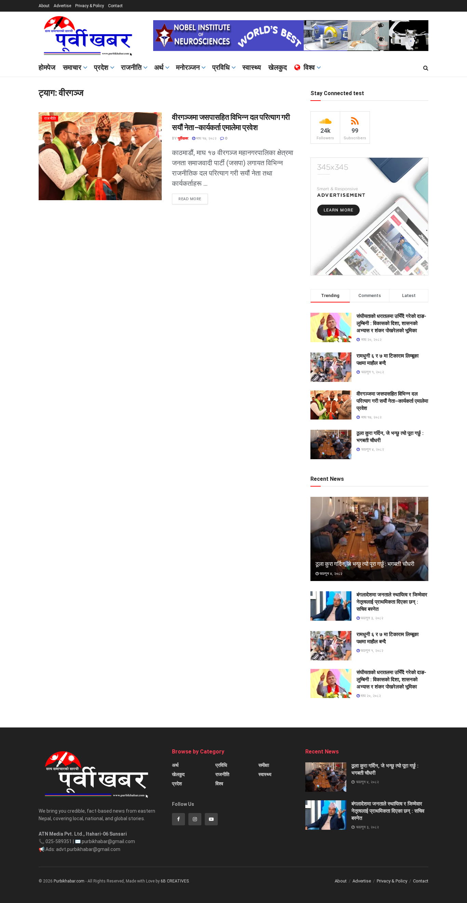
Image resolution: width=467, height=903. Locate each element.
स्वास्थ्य (251, 67)
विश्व (309, 67)
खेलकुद (277, 67)
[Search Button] (425, 68)
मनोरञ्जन (188, 67)
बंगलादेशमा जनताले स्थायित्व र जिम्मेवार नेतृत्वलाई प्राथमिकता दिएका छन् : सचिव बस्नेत (392, 602)
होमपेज (47, 67)
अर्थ (158, 67)
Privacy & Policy (89, 5)
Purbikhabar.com (69, 881)
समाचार (72, 67)
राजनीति (131, 67)
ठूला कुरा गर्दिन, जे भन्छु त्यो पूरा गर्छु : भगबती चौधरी (365, 563)
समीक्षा (263, 765)
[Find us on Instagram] (194, 819)
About (44, 5)
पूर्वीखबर (183, 138)
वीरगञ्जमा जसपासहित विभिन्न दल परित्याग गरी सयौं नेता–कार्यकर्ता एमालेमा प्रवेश (392, 401)
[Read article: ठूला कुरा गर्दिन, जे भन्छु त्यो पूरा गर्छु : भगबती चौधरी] (369, 539)
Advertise (62, 5)
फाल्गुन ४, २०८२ (330, 573)
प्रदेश (101, 67)
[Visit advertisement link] (290, 35)
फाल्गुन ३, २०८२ (371, 618)
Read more (193, 197)
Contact (115, 5)
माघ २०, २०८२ (370, 696)
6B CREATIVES (175, 881)
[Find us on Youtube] (211, 819)
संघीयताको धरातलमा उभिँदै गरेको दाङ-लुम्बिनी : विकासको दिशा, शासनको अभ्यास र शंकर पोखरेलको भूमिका (391, 323)
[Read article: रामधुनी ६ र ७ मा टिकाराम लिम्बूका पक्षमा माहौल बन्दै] (330, 645)
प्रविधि (221, 67)
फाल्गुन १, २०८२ (371, 650)
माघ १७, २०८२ (205, 138)
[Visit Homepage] (91, 35)
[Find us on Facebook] (178, 819)
